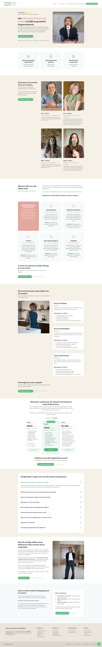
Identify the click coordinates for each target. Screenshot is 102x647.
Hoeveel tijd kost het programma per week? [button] (33, 512)
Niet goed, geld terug (57, 635)
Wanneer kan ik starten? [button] (28, 522)
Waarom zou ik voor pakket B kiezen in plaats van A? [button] (36, 517)
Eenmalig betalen (48, 418)
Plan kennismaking (87, 632)
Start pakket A (34, 449)
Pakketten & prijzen (41, 633)
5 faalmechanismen (72, 630)
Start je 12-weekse (87, 630)
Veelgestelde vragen (72, 632)
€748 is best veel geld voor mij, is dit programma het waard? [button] (38, 492)
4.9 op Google (21, 12)
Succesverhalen (56, 633)
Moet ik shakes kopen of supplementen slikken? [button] (35, 507)
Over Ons (86, 633)
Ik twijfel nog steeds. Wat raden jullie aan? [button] (33, 527)
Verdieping (39, 635)
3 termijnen (55, 418)
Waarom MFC (55, 630)
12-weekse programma (41, 630)
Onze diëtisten (55, 632)
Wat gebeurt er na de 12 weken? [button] (30, 502)
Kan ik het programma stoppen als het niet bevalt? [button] (35, 497)
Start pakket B (51, 449)
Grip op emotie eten (41, 636)
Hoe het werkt (40, 632)
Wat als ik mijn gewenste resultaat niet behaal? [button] (35, 482)
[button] (25, 36)
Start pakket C (68, 449)
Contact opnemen (87, 635)
